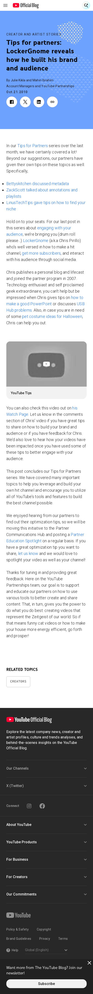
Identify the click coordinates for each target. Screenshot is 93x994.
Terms (63, 938)
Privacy (44, 938)
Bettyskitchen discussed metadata (37, 183)
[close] (89, 962)
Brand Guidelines (18, 938)
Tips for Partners (32, 145)
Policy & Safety (17, 929)
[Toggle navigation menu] (5, 5)
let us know (28, 553)
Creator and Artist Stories (33, 34)
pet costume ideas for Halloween (52, 316)
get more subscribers (41, 253)
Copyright (44, 929)
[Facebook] (42, 806)
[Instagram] (29, 806)
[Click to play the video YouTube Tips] (46, 364)
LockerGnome (36, 240)
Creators (18, 681)
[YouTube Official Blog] (25, 5)
